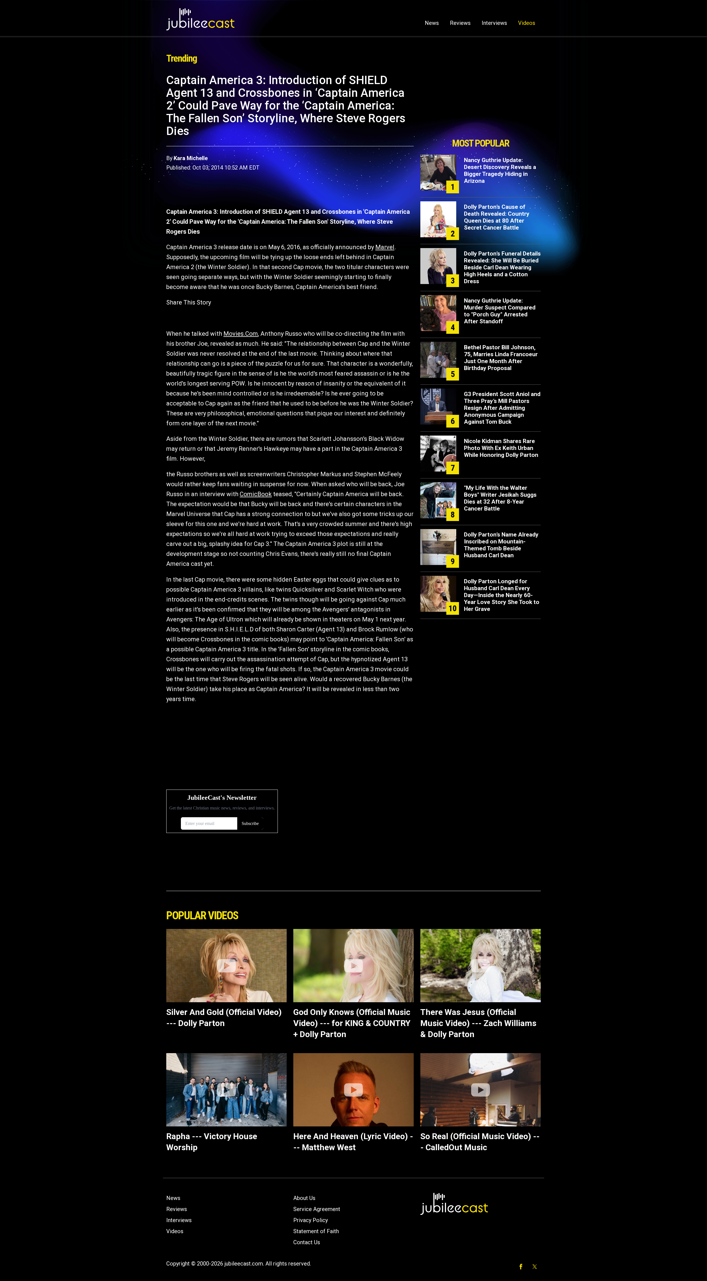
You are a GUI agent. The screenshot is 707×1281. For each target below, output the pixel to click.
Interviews (494, 23)
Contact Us (306, 1242)
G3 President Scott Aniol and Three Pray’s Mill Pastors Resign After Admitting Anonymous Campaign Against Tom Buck (502, 408)
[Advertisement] (480, 104)
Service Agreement (316, 1209)
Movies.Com (240, 333)
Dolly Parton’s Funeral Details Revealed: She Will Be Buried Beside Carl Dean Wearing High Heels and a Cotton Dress (502, 267)
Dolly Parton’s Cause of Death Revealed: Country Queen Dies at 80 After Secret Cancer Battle (496, 217)
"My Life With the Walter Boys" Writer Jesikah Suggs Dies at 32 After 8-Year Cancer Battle (500, 498)
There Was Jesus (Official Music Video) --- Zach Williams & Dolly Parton (478, 1023)
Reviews (460, 23)
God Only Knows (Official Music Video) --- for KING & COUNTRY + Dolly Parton (351, 1023)
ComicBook (256, 494)
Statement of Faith (316, 1231)
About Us (304, 1198)
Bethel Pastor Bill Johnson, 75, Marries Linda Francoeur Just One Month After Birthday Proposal (501, 357)
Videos (526, 23)
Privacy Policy (310, 1220)
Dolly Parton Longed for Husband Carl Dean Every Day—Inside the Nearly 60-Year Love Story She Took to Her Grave (501, 595)
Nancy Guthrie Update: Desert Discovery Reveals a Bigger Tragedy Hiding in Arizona (500, 170)
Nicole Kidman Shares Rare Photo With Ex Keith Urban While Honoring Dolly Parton (501, 448)
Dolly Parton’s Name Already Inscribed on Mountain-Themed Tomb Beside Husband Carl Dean (501, 545)
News (432, 23)
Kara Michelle (191, 158)
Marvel (384, 247)
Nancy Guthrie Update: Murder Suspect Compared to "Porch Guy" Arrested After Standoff (499, 311)
